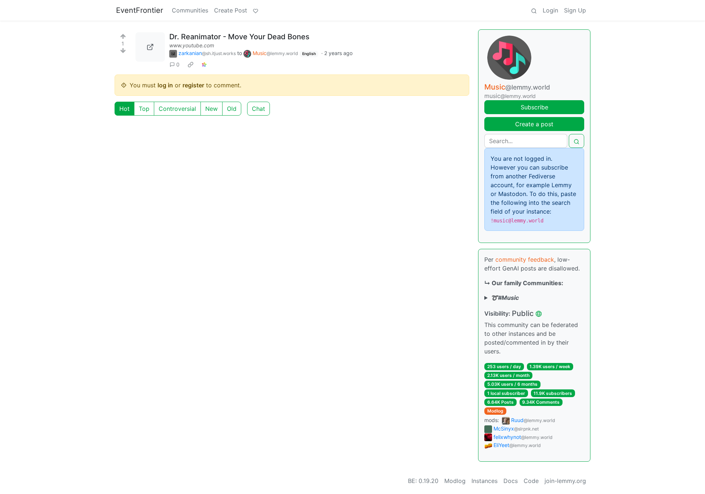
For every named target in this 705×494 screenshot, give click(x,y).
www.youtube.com (191, 45)
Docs (510, 480)
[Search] (534, 10)
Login (550, 10)
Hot (124, 108)
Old (231, 108)
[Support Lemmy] (255, 10)
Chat (258, 108)
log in (165, 85)
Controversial (177, 108)
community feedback (524, 259)
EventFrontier (139, 10)
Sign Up (575, 10)
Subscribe (534, 107)
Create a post (534, 124)
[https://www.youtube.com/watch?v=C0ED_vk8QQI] (150, 47)
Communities (190, 10)
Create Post (230, 10)
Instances (484, 480)
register (193, 85)
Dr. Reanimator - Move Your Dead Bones (239, 36)
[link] (190, 65)
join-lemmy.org (565, 480)
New (211, 108)
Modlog (495, 411)
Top (144, 108)
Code (531, 480)
